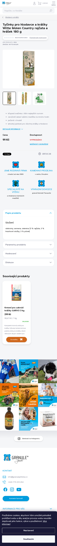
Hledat (50, 11)
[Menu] (53, 3)
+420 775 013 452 (16, 482)
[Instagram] (11, 489)
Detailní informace (11, 129)
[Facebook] (5, 489)
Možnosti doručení (39, 144)
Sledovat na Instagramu (31, 438)
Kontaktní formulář (16, 498)
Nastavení (28, 530)
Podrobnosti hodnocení (38, 38)
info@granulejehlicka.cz (18, 477)
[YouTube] (19, 489)
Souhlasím (28, 539)
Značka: (10, 44)
